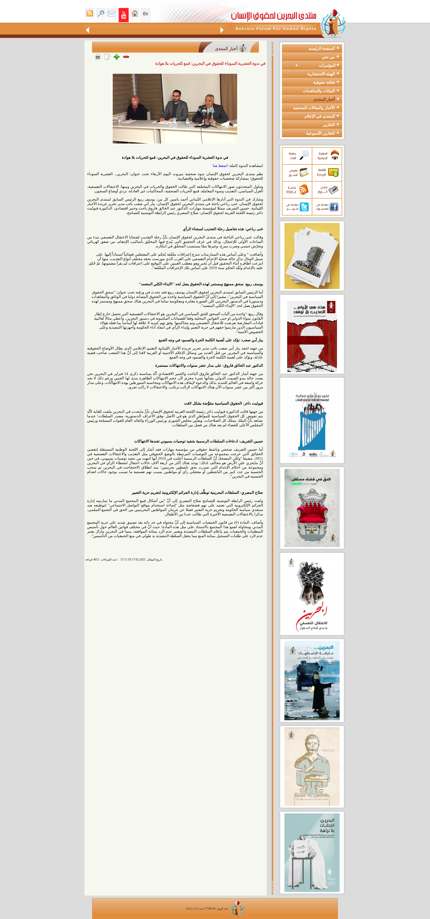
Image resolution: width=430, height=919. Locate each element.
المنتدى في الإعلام (320, 116)
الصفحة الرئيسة (322, 48)
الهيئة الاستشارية (321, 74)
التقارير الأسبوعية (320, 133)
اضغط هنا (220, 166)
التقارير (329, 125)
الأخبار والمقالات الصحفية (314, 108)
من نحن (328, 57)
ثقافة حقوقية (324, 82)
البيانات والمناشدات (319, 91)
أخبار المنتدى (324, 99)
